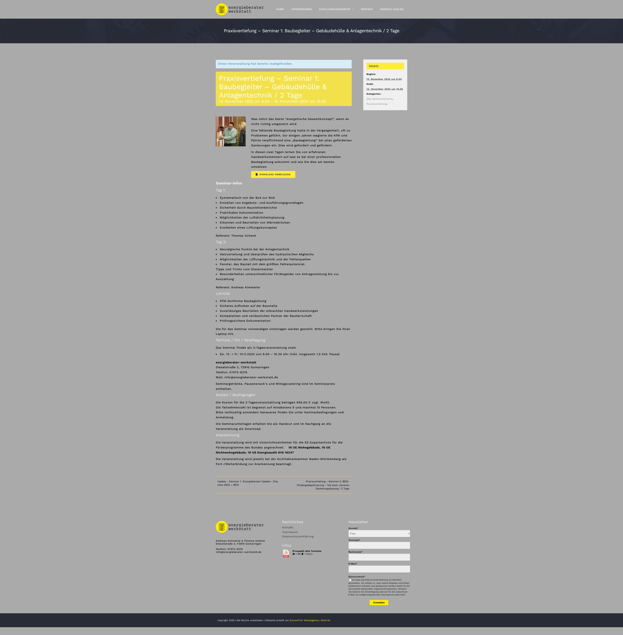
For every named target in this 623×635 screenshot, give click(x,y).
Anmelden (379, 602)
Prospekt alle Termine (307, 551)
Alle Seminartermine (379, 99)
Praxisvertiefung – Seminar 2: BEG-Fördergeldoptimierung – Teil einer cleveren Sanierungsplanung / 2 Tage (323, 485)
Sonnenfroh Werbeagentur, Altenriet (310, 620)
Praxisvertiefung (376, 104)
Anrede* (353, 528)
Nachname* (355, 552)
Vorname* (354, 540)
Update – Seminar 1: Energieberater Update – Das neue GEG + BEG (247, 483)
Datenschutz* (356, 576)
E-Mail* (352, 563)
